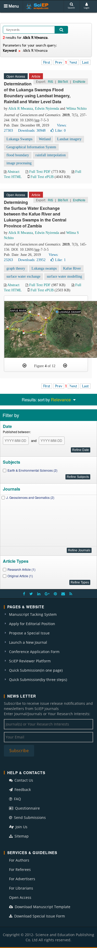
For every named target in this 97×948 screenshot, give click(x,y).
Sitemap (21, 836)
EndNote (79, 81)
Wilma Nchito (76, 108)
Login (86, 7)
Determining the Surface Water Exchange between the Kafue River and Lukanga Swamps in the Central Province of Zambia (35, 214)
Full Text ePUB (42, 177)
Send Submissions (29, 817)
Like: (60, 130)
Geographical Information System (31, 147)
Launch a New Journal (28, 642)
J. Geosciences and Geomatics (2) (30, 497)
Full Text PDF (39, 172)
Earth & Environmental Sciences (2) (32, 470)
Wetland (45, 139)
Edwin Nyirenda (47, 108)
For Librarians (21, 888)
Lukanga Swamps (19, 139)
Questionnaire (27, 808)
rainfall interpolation (50, 155)
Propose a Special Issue (29, 633)
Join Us (20, 826)
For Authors (19, 860)
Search (71, 7)
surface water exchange (23, 276)
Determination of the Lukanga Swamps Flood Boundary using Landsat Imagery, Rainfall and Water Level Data (37, 93)
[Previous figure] (24, 365)
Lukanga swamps (44, 268)
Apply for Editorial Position (32, 623)
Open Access (20, 897)
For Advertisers (22, 878)
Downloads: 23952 (32, 260)
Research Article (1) (21, 569)
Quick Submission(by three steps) (38, 679)
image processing (19, 163)
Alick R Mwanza (20, 108)
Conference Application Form (34, 651)
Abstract (13, 172)
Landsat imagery (69, 139)
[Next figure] (65, 365)
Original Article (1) (20, 576)
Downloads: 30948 (32, 130)
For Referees (20, 869)
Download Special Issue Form (39, 916)
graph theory (15, 268)
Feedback (22, 789)
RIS (50, 81)
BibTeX (63, 81)
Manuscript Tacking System (33, 614)
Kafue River (72, 268)
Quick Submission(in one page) (36, 670)
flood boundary (17, 155)
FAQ (17, 798)
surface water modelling (64, 276)
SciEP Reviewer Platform (30, 660)
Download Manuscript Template (42, 906)
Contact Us (23, 780)
